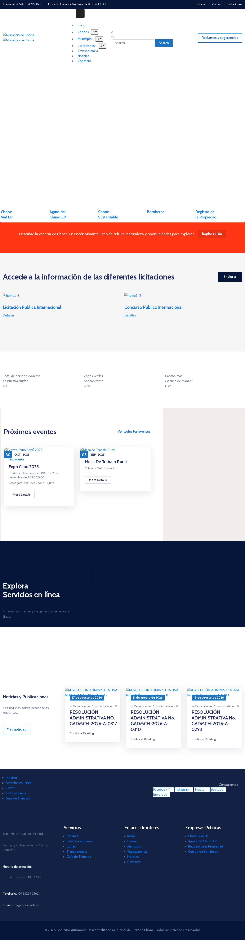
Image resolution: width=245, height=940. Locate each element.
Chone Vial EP (198, 836)
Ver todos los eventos (134, 431)
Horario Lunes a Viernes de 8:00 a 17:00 (77, 4)
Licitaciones (86, 46)
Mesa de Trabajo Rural (106, 461)
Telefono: (21, 893)
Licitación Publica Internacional (32, 307)
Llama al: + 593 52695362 (22, 4)
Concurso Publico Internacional (153, 307)
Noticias (133, 857)
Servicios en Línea (19, 783)
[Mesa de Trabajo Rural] (97, 450)
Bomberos (155, 211)
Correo (10, 788)
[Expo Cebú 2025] (23, 450)
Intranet (11, 778)
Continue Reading (82, 733)
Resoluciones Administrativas (93, 706)
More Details (21, 494)
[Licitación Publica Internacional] (11, 295)
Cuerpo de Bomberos (203, 851)
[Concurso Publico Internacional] (132, 295)
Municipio (134, 846)
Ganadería (16, 459)
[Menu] (99, 39)
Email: (21, 905)
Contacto (84, 61)
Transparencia (16, 793)
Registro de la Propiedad (205, 846)
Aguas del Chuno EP (202, 841)
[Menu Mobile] (80, 13)
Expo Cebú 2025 (24, 466)
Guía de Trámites (18, 798)
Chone (132, 841)
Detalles (9, 315)
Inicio (131, 836)
